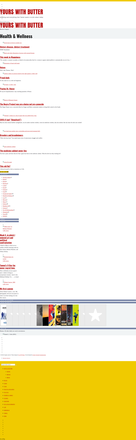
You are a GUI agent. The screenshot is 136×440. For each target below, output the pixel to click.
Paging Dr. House (7, 88)
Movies (5, 200)
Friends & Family (7, 193)
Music (4, 202)
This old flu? (5, 166)
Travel (4, 214)
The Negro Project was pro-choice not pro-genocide (22, 104)
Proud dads (4, 77)
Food (4, 191)
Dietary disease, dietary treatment (14, 46)
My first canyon (6, 288)
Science (5, 208)
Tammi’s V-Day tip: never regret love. (8, 266)
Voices (2, 67)
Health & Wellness (8, 195)
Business (5, 183)
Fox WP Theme (21, 354)
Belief (4, 179)
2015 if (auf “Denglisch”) (10, 119)
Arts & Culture (7, 177)
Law (4, 198)
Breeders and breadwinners (11, 135)
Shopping (5, 212)
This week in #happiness (10, 57)
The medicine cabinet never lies (13, 150)
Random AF (6, 206)
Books (4, 181)
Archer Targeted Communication (39, 354)
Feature (5, 189)
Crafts (4, 185)
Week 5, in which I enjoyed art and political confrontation (7, 238)
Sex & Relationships (8, 210)
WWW (4, 216)
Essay (4, 187)
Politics (5, 204)
